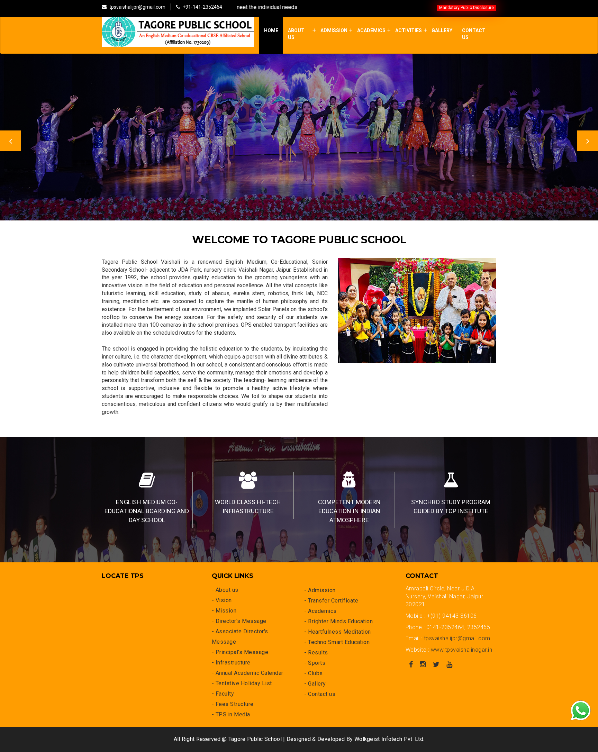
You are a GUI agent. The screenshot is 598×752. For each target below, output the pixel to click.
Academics (371, 30)
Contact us (474, 34)
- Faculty (223, 693)
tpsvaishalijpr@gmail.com (457, 638)
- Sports (314, 663)
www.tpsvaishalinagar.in (461, 649)
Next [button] (587, 140)
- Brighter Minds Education (338, 621)
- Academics (320, 611)
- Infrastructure (231, 662)
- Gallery (315, 683)
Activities (408, 30)
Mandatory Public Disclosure (466, 7)
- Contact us (319, 694)
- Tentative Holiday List (242, 683)
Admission (333, 30)
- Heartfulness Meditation (337, 631)
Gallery (442, 30)
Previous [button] (10, 140)
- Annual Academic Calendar (247, 673)
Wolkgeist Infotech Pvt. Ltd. (389, 739)
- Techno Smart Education (337, 642)
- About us (225, 590)
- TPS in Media (231, 714)
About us (296, 34)
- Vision (222, 600)
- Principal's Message (240, 652)
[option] (299, 133)
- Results (316, 652)
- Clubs (313, 673)
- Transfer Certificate (331, 600)
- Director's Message (239, 621)
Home (271, 30)
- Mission (224, 610)
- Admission (320, 590)
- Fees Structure (233, 704)
